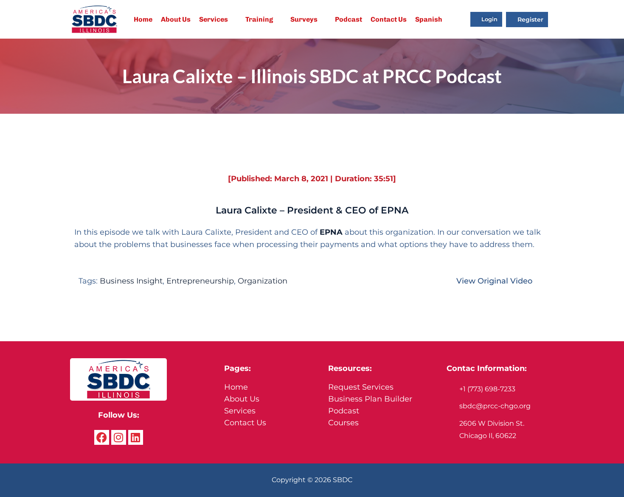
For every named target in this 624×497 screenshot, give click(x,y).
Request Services (361, 387)
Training (259, 19)
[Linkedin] (135, 437)
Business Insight (131, 281)
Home (143, 19)
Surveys (304, 19)
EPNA (331, 232)
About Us (176, 19)
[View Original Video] (540, 280)
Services (213, 19)
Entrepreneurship (200, 281)
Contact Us (389, 19)
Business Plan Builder (370, 399)
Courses (343, 423)
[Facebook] (101, 437)
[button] (218, 19)
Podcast (348, 19)
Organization (262, 281)
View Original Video (494, 281)
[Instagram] (118, 437)
